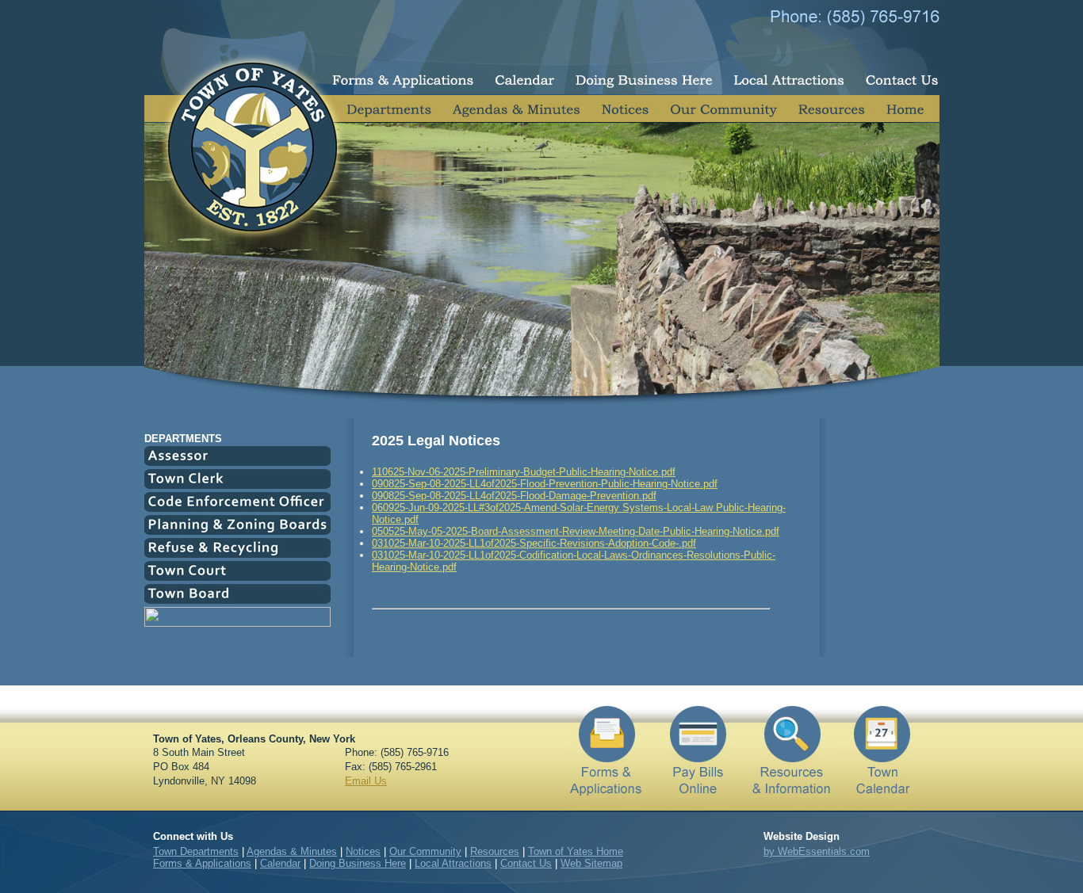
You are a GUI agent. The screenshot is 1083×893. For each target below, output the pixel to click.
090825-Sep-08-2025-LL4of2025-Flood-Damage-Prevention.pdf (514, 496)
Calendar (280, 863)
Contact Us (526, 863)
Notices (363, 851)
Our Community (425, 851)
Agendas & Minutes (292, 851)
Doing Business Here (357, 863)
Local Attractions (453, 863)
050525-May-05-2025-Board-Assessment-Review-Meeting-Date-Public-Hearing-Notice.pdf (575, 531)
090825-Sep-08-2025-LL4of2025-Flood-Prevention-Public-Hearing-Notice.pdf (545, 484)
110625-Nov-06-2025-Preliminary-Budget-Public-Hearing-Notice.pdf (523, 472)
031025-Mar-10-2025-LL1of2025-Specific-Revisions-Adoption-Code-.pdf (534, 543)
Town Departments (196, 851)
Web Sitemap (591, 863)
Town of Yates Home (575, 851)
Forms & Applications (202, 863)
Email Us (366, 781)
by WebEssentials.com (816, 851)
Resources (494, 851)
